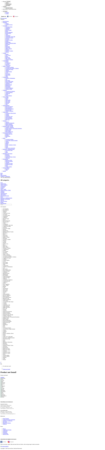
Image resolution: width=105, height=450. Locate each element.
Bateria (6, 31)
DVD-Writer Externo (9, 108)
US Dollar (8, 1)
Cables (6, 34)
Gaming (4, 53)
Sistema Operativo (8, 124)
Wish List (5, 424)
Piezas (6, 165)
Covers (6, 72)
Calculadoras (7, 35)
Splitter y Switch (8, 48)
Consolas (7, 114)
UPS (6, 137)
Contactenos (5, 433)
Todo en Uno (7, 65)
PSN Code (7, 119)
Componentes (5, 77)
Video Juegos (5, 112)
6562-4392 (10, 407)
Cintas (6, 98)
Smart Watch (7, 74)
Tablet (6, 76)
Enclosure (7, 38)
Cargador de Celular (9, 69)
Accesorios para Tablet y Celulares (12, 68)
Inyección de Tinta (8, 150)
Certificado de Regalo (7, 429)
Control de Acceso (8, 24)
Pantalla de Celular (9, 163)
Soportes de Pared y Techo (10, 156)
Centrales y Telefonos (9, 127)
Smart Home (7, 47)
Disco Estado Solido (9, 81)
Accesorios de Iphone (9, 67)
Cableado (7, 142)
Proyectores (7, 155)
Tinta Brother (7, 100)
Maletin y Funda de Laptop (10, 43)
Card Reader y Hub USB (10, 36)
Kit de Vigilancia (8, 95)
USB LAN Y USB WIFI (10, 148)
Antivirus (7, 121)
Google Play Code (8, 116)
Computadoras (6, 60)
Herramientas (7, 42)
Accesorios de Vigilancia (10, 91)
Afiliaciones (5, 430)
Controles (7, 115)
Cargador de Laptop (9, 37)
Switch (6, 147)
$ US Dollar (8, 5)
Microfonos (7, 44)
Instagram (16, 16)
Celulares (7, 70)
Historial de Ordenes (7, 422)
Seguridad (5, 22)
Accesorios (5, 25)
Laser (6, 151)
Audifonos (7, 29)
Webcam (7, 52)
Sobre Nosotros (6, 418)
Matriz (6, 152)
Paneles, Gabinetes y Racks (10, 144)
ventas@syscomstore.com (10, 408)
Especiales (5, 432)
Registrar (7, 12)
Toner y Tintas (5, 96)
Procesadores (7, 86)
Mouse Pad (7, 46)
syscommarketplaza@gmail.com (10, 413)
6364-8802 (10, 412)
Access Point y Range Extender (11, 140)
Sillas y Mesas (8, 58)
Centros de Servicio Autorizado (9, 419)
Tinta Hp (7, 103)
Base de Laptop (8, 30)
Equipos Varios (8, 129)
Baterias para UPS (8, 133)
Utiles (6, 170)
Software (4, 120)
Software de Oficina (9, 125)
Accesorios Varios (8, 26)
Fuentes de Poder (8, 82)
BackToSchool (6, 21)
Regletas (7, 135)
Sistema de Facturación (9, 123)
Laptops (6, 61)
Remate (4, 171)
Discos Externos (8, 107)
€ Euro (7, 2)
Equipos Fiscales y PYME (8, 126)
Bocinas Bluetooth (8, 32)
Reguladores (7, 136)
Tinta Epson (7, 102)
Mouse (6, 45)
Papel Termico (8, 130)
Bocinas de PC (8, 33)
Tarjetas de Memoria (9, 111)
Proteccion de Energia (7, 132)
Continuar (2, 377)
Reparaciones (5, 159)
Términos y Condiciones (7, 420)
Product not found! (6, 369)
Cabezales (7, 162)
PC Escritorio (8, 62)
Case (6, 79)
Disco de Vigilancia (9, 106)
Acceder (7, 13)
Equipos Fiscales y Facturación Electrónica (13, 128)
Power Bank (7, 73)
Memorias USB (8, 109)
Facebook (10, 16)
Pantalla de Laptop (9, 164)
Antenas (7, 141)
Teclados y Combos (9, 50)
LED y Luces (8, 55)
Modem (6, 143)
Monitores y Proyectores (7, 153)
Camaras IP (7, 93)
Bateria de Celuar (8, 160)
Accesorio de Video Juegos (10, 113)
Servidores (7, 64)
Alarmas (7, 23)
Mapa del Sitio (6, 434)
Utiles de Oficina (6, 167)
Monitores (7, 154)
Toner (6, 104)
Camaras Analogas (9, 92)
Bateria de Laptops (9, 161)
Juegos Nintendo (8, 117)
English (4, 6)
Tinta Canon (7, 101)
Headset (6, 41)
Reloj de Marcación (9, 131)
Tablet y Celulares (6, 66)
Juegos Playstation (8, 118)
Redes (4, 138)
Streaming (7, 49)
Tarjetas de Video (8, 89)
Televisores (7, 157)
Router (6, 145)
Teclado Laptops (8, 166)
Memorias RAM (8, 84)
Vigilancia (5, 90)
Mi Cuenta (5, 421)
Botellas (6, 97)
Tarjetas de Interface (9, 88)
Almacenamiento (6, 105)
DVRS (6, 94)
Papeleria (7, 168)
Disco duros (7, 80)
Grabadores (7, 83)
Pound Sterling (8, 4)
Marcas (4, 428)
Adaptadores (7, 27)
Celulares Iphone (8, 71)
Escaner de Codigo (9, 39)
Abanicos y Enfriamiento (10, 78)
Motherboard (7, 85)
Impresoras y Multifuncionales (9, 149)
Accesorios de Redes (9, 139)
